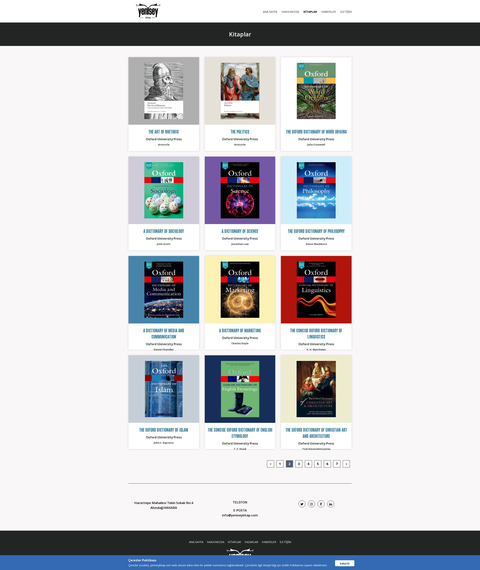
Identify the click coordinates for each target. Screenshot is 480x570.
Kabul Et (345, 563)
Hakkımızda (290, 12)
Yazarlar (251, 542)
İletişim (346, 12)
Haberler (328, 12)
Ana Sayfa (270, 12)
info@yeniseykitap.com (240, 515)
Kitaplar (310, 12)
